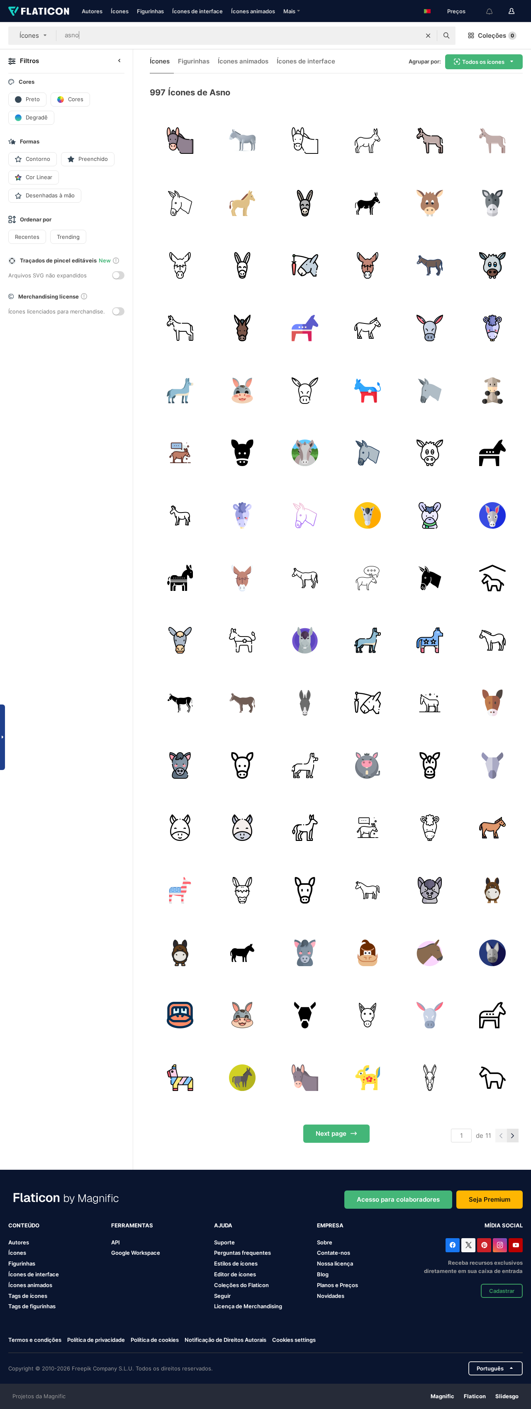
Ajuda (223, 1225)
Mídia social (504, 1225)
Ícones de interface (197, 11)
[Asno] (492, 203)
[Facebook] (453, 1245)
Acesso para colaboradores (398, 1199)
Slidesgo (507, 1396)
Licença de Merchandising (248, 1306)
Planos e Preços (337, 1285)
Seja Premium (489, 1199)
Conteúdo (23, 1225)
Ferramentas (132, 1225)
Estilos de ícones (236, 1263)
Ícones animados (253, 11)
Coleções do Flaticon (241, 1285)
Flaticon (475, 1396)
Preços (456, 11)
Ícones (120, 11)
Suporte (224, 1242)
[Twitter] (468, 1245)
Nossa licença (335, 1263)
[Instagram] (500, 1245)
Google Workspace (135, 1252)
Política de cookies (155, 1339)
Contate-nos (333, 1252)
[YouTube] (516, 1245)
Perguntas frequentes (242, 1252)
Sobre (324, 1242)
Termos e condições (34, 1339)
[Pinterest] (484, 1245)
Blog (323, 1274)
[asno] (180, 140)
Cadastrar (501, 1291)
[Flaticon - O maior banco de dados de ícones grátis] (38, 11)
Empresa (330, 1225)
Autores (92, 11)
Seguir (222, 1295)
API (115, 1242)
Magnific (442, 1396)
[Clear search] (428, 36)
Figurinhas (150, 11)
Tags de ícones (27, 1295)
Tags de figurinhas (32, 1306)
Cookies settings (294, 1340)
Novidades (330, 1295)
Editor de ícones (235, 1274)
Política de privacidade (96, 1339)
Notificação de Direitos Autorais (225, 1339)
